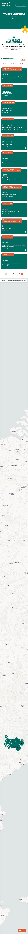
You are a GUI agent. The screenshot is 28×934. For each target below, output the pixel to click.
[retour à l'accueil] (6, 5)
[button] (17, 750)
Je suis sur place (22, 5)
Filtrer (23, 59)
